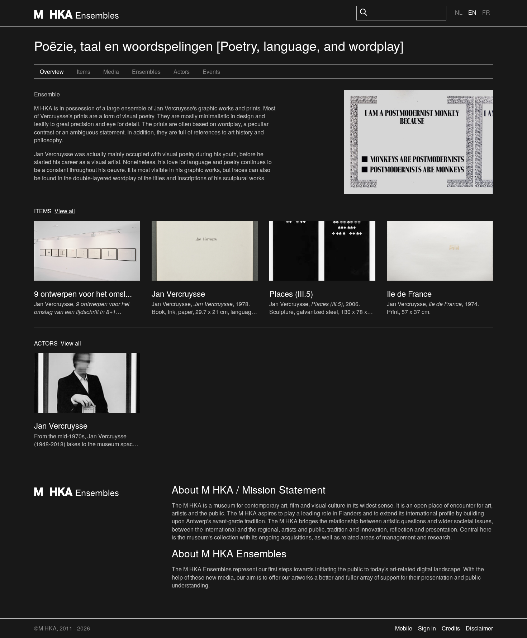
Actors (182, 71)
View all (64, 211)
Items (83, 71)
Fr (486, 12)
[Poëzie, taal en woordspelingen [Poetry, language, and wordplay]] (418, 143)
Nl (458, 12)
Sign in (427, 628)
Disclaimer (479, 628)
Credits (451, 628)
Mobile (403, 628)
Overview (52, 71)
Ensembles (146, 71)
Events (211, 71)
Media (111, 71)
